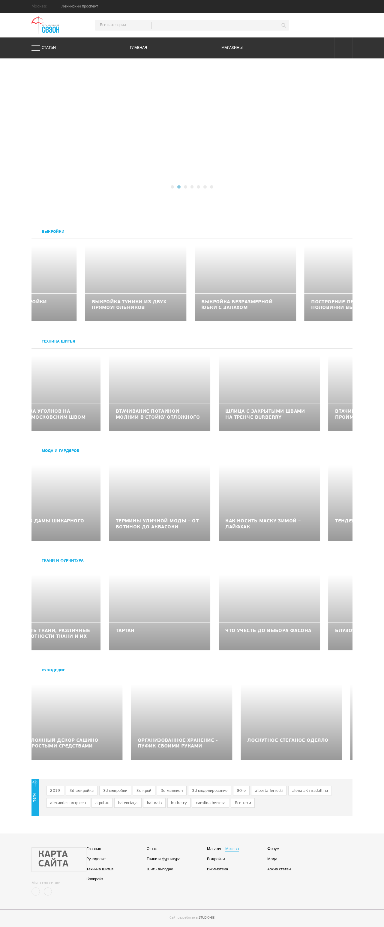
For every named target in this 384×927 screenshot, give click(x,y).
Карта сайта (53, 859)
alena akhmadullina (310, 791)
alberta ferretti (269, 791)
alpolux (102, 803)
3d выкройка (82, 791)
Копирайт (94, 879)
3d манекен (172, 791)
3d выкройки (115, 791)
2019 (55, 791)
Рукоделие (96, 859)
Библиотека (217, 869)
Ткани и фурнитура (163, 859)
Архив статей (279, 869)
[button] (172, 187)
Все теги (243, 803)
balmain (154, 803)
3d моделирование (209, 791)
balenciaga (128, 803)
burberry (179, 803)
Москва (232, 849)
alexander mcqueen (68, 803)
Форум (273, 849)
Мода (272, 859)
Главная (138, 48)
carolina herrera (210, 803)
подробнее (209, 138)
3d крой (143, 791)
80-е (241, 791)
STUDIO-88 (206, 918)
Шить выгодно (160, 869)
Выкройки (216, 859)
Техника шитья (99, 869)
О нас (152, 849)
